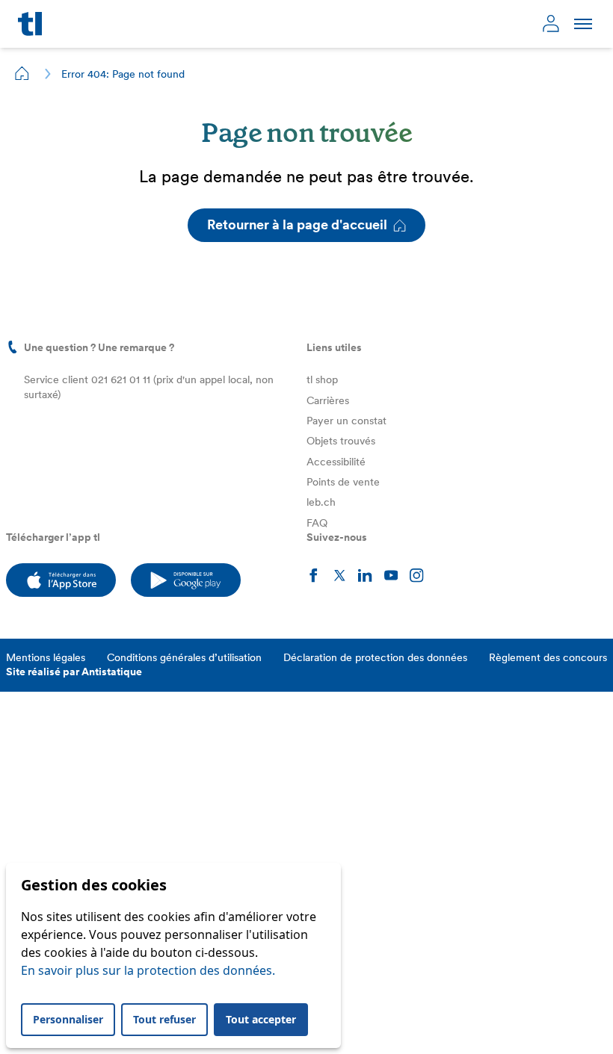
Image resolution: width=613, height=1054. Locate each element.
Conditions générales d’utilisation (184, 657)
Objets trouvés (340, 441)
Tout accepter (261, 1019)
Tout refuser (164, 1019)
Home (22, 73)
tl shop (322, 379)
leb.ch (321, 502)
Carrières (327, 400)
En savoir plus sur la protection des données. (148, 970)
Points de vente (343, 482)
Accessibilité (336, 462)
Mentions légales (45, 657)
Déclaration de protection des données (375, 657)
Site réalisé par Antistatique (74, 672)
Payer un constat (346, 421)
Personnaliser (68, 1019)
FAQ (316, 523)
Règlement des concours (548, 657)
